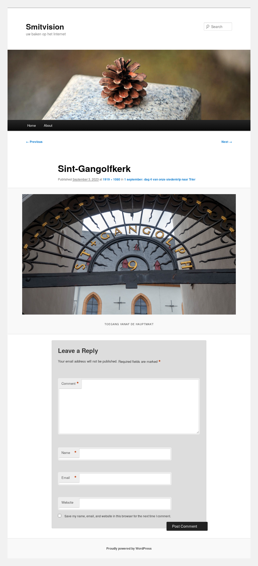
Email (69, 478)
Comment (70, 383)
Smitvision (45, 26)
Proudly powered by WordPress (129, 548)
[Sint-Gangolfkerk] (129, 254)
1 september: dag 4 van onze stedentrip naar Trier (160, 179)
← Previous (34, 141)
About (48, 125)
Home (31, 125)
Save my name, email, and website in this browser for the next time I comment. (117, 516)
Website (67, 502)
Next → (226, 141)
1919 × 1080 (111, 179)
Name (69, 453)
